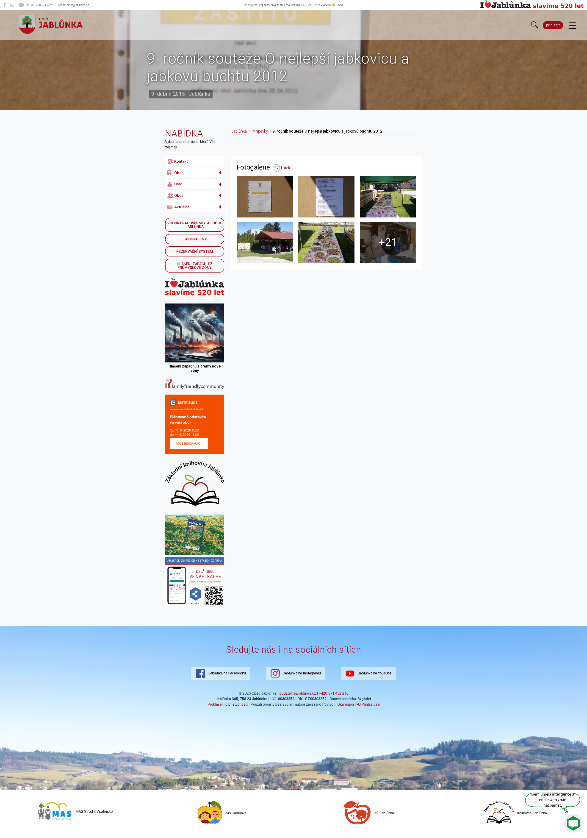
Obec (178, 172)
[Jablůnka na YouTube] (21, 5)
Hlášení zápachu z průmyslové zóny (195, 266)
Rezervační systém (194, 251)
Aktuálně (181, 207)
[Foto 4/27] (265, 242)
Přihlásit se (370, 704)
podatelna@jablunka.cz (298, 693)
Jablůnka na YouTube (374, 673)
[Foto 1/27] (265, 196)
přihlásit (553, 25)
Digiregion (345, 704)
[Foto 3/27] (388, 196)
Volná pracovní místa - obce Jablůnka (194, 225)
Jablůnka (239, 131)
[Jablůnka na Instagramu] (12, 5)
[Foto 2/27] (326, 196)
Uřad (178, 184)
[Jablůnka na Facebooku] (4, 5)
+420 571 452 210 (334, 693)
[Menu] (572, 25)
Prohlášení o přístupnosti (228, 704)
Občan (180, 195)
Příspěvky (259, 131)
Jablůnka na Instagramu (301, 673)
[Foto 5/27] (326, 242)
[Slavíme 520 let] (532, 7)
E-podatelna (195, 239)
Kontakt (181, 161)
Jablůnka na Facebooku (226, 673)
